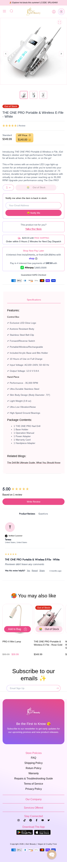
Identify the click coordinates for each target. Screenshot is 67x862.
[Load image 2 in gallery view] (33, 95)
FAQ (33, 757)
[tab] (27, 514)
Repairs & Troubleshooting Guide (33, 778)
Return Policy (33, 768)
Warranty (33, 773)
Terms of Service (33, 783)
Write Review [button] (33, 501)
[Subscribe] (56, 688)
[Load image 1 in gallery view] (24, 95)
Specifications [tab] (34, 299)
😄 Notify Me (33, 213)
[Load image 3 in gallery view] (43, 95)
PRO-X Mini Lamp (11, 641)
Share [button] (42, 570)
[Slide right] (61, 57)
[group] (33, 489)
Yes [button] (28, 570)
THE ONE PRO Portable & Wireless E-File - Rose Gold (48, 643)
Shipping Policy (33, 763)
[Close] (4, 11)
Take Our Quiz (33, 228)
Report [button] (35, 570)
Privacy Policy (33, 789)
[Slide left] (5, 54)
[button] (61, 11)
